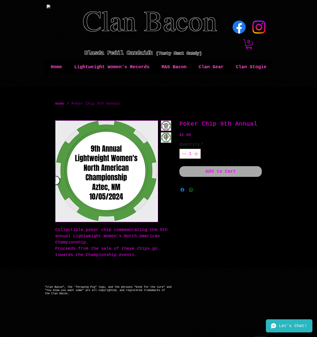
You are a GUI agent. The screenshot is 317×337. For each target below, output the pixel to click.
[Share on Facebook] (182, 190)
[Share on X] (200, 190)
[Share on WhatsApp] (191, 190)
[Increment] (196, 154)
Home (60, 104)
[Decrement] (183, 154)
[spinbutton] (190, 154)
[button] (249, 44)
